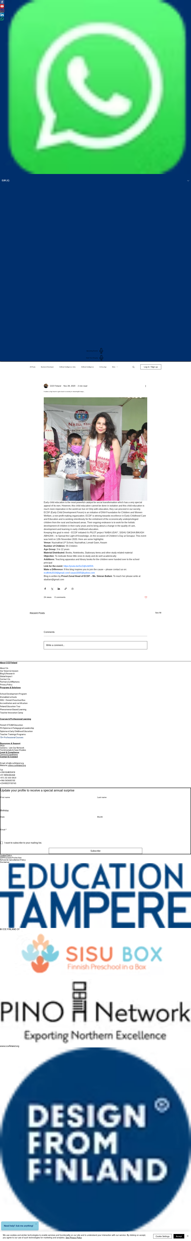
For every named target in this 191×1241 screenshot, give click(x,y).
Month (100, 817)
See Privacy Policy (74, 1237)
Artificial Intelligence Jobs (67, 367)
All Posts (32, 367)
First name (5, 797)
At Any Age (103, 367)
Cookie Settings (162, 1236)
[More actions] (145, 386)
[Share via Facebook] (45, 588)
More (113, 367)
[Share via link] (65, 588)
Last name (102, 797)
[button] (133, 367)
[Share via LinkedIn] (58, 588)
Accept (179, 1236)
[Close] (187, 1236)
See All (158, 613)
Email (3, 829)
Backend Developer (47, 367)
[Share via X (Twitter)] (52, 588)
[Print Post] (72, 588)
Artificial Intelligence (87, 367)
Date (2, 817)
